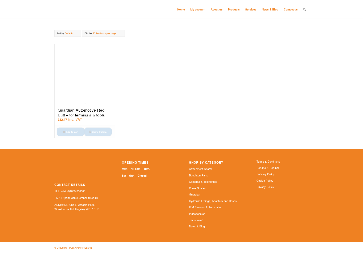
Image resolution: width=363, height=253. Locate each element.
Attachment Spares (201, 169)
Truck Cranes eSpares (80, 247)
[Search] (304, 9)
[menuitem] (181, 9)
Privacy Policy (265, 187)
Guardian (194, 194)
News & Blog (197, 226)
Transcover (196, 220)
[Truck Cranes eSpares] (85, 9)
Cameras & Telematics (203, 182)
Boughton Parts (198, 175)
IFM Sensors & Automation (205, 207)
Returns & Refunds (268, 168)
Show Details (99, 131)
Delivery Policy (265, 174)
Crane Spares (197, 188)
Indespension (197, 214)
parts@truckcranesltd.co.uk (81, 198)
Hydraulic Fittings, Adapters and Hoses (213, 201)
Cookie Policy (264, 181)
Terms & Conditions (268, 161)
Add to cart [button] (71, 131)
